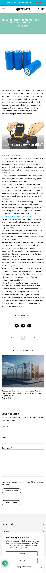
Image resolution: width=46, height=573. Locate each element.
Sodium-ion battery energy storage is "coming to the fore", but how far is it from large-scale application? (22, 393)
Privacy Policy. (22, 547)
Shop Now (36, 2)
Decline (22, 560)
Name (5, 427)
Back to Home (11, 503)
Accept (22, 554)
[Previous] (4, 377)
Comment (7, 448)
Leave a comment (23, 315)
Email (4, 437)
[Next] (42, 377)
